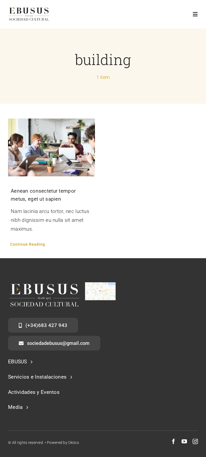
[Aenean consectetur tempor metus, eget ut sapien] (51, 147)
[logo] (29, 10)
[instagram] (195, 441)
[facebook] (173, 441)
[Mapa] (100, 285)
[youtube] (184, 441)
